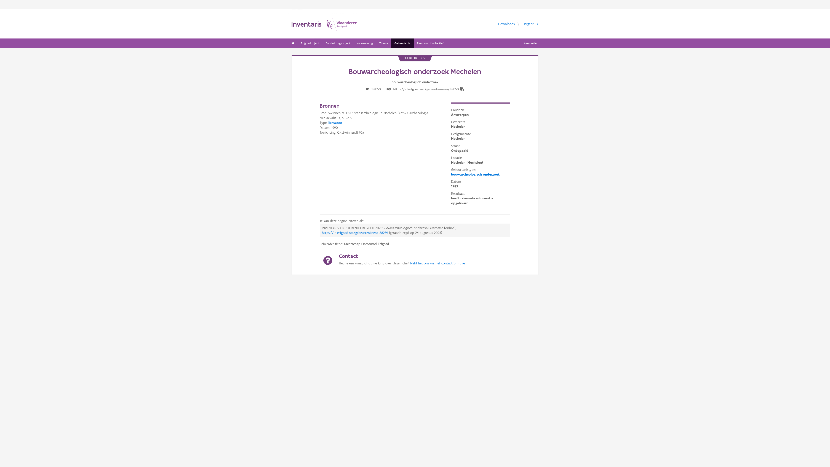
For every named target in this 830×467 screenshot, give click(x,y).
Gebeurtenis (402, 43)
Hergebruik (530, 24)
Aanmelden (531, 43)
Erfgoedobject (310, 43)
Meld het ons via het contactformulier (438, 263)
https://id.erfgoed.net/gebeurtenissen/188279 (355, 233)
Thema (383, 43)
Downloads (506, 24)
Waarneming (365, 43)
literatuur (335, 123)
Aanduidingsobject (338, 43)
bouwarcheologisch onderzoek (475, 174)
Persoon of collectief (430, 43)
